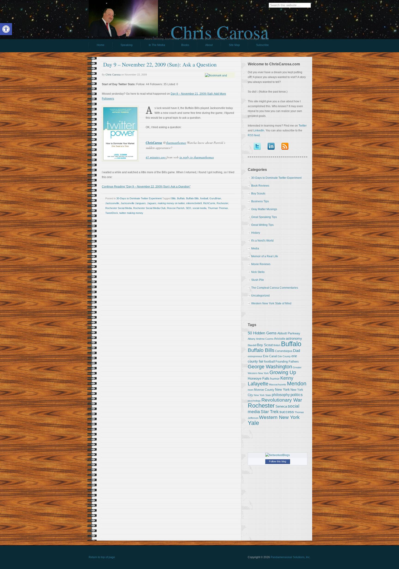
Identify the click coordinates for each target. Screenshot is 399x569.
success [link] (286, 411)
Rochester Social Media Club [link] (149, 208)
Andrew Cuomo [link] (264, 338)
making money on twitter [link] (171, 203)
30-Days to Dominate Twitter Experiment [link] (139, 198)
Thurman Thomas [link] (218, 208)
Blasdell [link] (252, 345)
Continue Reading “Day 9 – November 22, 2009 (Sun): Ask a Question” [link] (146, 186)
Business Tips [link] (260, 201)
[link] (6, 29)
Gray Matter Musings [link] (264, 209)
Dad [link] (296, 350)
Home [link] (100, 45)
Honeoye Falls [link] (258, 378)
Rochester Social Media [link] (118, 208)
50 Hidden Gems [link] (262, 333)
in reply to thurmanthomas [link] (196, 157)
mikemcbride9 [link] (194, 203)
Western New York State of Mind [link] (271, 303)
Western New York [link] (279, 417)
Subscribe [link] (262, 45)
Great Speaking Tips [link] (264, 217)
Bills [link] (173, 198)
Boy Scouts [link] (258, 193)
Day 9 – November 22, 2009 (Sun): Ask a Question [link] (160, 64)
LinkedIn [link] (258, 130)
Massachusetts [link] (277, 384)
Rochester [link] (222, 203)
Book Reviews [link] (260, 185)
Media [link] (255, 248)
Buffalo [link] (181, 198)
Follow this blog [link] (277, 461)
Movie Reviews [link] (260, 264)
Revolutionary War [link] (281, 400)
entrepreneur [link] (255, 356)
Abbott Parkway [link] (288, 333)
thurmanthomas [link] (176, 142)
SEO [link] (188, 208)
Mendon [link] (296, 384)
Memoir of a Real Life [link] (264, 256)
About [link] (209, 45)
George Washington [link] (270, 366)
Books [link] (181, 46)
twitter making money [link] (131, 213)
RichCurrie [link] (209, 203)
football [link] (204, 198)
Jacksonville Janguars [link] (133, 203)
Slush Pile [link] (257, 279)
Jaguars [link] (151, 203)
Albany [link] (251, 338)
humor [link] (275, 378)
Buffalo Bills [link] (192, 198)
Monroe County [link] (264, 389)
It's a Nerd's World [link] (262, 240)
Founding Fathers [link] (287, 361)
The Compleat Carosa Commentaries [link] (274, 287)
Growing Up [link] (282, 372)
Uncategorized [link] (260, 295)
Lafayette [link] (258, 384)
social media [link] (199, 208)
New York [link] (282, 389)
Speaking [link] (127, 45)
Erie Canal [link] (270, 356)
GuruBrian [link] (215, 198)
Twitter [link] (303, 125)
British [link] (276, 345)
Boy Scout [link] (265, 345)
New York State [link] (262, 395)
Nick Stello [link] (258, 272)
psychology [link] (254, 400)
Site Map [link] (234, 45)
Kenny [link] (286, 378)
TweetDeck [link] (111, 213)
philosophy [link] (281, 395)
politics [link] (296, 394)
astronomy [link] (294, 338)
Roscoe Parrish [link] (175, 208)
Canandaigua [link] (283, 351)
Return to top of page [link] (102, 557)
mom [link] (250, 389)
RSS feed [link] (254, 135)
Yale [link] (253, 423)
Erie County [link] (284, 356)
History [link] (255, 232)
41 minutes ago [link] (156, 157)
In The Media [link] (157, 45)
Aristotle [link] (279, 338)
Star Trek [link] (270, 411)
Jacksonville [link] (112, 203)
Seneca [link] (281, 406)
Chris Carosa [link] (220, 27)
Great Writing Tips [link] (262, 225)
